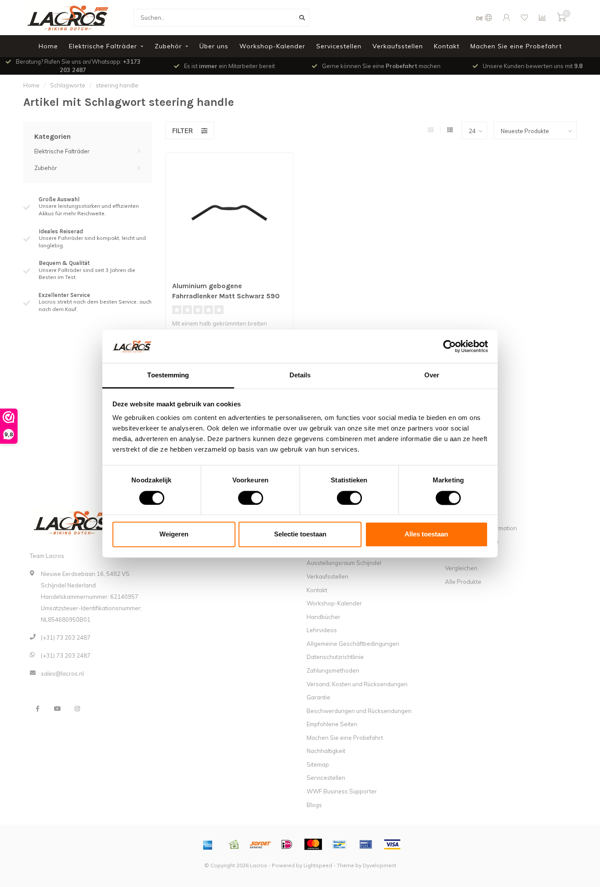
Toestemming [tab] (168, 375)
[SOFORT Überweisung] (260, 844)
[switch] (243, 498)
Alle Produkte (463, 581)
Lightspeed (318, 865)
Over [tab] (431, 375)
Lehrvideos (322, 630)
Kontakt (446, 46)
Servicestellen (338, 46)
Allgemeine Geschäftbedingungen (353, 643)
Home (48, 46)
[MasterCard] (313, 844)
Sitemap (318, 764)
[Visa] (392, 844)
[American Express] (208, 844)
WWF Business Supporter (342, 791)
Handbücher (323, 616)
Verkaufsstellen (397, 46)
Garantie (318, 697)
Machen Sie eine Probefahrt (516, 46)
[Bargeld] (234, 844)
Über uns (213, 46)
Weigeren (173, 534)
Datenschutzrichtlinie (335, 656)
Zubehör (168, 46)
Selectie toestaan (300, 534)
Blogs (314, 804)
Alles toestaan (426, 534)
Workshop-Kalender (272, 46)
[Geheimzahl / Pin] (366, 844)
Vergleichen (461, 568)
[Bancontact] (340, 844)
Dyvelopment (379, 865)
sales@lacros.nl (62, 673)
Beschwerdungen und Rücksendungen (359, 710)
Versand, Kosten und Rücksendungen (357, 684)
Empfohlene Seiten (332, 724)
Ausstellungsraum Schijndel (344, 562)
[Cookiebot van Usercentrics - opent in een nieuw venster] (449, 346)
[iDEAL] (287, 844)
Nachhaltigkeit (326, 750)
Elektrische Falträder (103, 46)
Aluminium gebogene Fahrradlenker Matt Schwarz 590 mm (226, 296)
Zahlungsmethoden (333, 670)
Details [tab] (300, 375)
